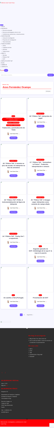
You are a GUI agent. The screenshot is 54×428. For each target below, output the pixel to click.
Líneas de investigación (8, 38)
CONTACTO (4, 66)
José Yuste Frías (14, 133)
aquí (7, 385)
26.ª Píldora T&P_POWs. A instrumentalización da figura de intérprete (13, 202)
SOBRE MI (4, 64)
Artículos (5, 49)
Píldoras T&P (6, 57)
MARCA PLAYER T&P (7, 61)
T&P (31, 352)
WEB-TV (3, 53)
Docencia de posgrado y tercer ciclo (12, 32)
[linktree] (6, 372)
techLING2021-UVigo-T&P (36, 354)
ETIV (31, 350)
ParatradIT (32, 356)
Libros (4, 45)
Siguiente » (30, 314)
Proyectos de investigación (9, 39)
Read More (13, 137)
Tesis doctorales (7, 41)
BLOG (2, 62)
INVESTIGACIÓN (5, 36)
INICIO (3, 26)
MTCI (31, 348)
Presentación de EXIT (40, 298)
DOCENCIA (4, 28)
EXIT (4, 59)
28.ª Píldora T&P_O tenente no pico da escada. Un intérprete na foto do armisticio (13, 165)
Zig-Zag (5, 55)
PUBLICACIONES (5, 43)
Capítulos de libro (7, 47)
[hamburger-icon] (1, 25)
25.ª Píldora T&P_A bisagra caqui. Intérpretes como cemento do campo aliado (40, 202)
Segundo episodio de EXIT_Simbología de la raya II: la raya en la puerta (40, 251)
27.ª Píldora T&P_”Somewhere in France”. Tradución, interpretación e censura (40, 164)
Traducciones (6, 51)
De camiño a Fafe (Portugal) (13, 298)
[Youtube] (7, 372)
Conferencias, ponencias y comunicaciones (13, 34)
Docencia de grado (7, 30)
